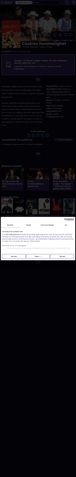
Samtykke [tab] (10, 225)
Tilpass (37, 256)
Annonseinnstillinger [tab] (47, 225)
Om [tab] (66, 225)
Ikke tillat (14, 256)
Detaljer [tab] (28, 225)
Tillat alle (62, 256)
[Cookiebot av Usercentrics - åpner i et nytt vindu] (66, 219)
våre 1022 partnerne (13, 234)
